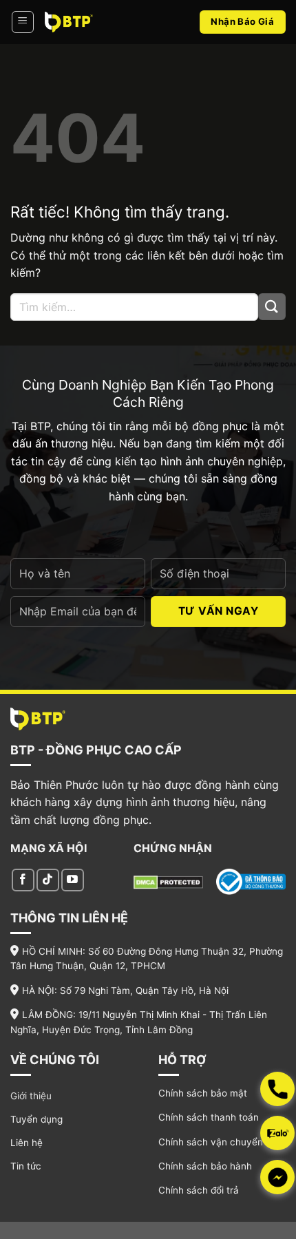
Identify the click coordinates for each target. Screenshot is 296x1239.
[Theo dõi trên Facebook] (23, 880)
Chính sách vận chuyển (210, 1141)
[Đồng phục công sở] (69, 22)
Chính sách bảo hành (205, 1166)
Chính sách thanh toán (208, 1117)
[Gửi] (272, 306)
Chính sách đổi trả (198, 1190)
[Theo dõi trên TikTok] (47, 880)
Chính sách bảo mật (202, 1093)
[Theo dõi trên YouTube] (72, 880)
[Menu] (23, 22)
